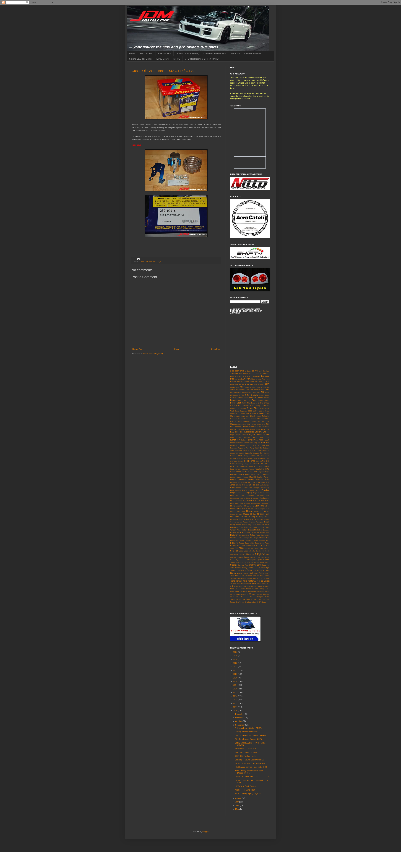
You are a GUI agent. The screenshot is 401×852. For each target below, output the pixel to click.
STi (250, 565)
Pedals (266, 522)
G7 (237, 453)
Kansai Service (241, 487)
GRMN (232, 464)
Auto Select (240, 389)
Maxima (255, 498)
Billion (254, 392)
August (238, 798)
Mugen (232, 508)
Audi (267, 387)
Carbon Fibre (252, 408)
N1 (249, 508)
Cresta (253, 421)
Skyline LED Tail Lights (140, 59)
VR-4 (237, 591)
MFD (262, 501)
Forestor (242, 445)
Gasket (239, 456)
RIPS (236, 543)
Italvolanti (233, 482)
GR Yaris (233, 461)
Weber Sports (235, 594)
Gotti (267, 458)
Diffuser (253, 426)
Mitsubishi (254, 503)
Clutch (252, 416)
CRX (258, 421)
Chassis (260, 413)
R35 (242, 532)
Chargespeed (244, 413)
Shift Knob (234, 554)
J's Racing (242, 482)
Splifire (253, 560)
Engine (232, 434)
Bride (254, 400)
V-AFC (260, 586)
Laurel (239, 493)
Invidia (267, 479)
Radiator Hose (244, 535)
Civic (232, 416)
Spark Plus (260, 557)
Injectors (266, 474)
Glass (255, 458)
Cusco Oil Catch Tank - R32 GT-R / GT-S (163, 71)
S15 (236, 548)
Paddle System (249, 522)
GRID (262, 461)
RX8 (267, 545)
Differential (246, 426)
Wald (245, 591)
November (240, 718)
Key (267, 487)
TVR (240, 586)
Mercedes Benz (240, 501)
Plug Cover (252, 524)
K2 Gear (259, 485)
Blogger (205, 832)
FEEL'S (266, 440)
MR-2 (252, 506)
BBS (267, 389)
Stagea (256, 562)
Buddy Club (246, 403)
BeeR (244, 392)
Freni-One (255, 445)
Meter (249, 501)
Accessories (236, 373)
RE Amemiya (244, 538)
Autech (232, 389)
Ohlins (246, 514)
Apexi (247, 384)
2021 (235, 670)
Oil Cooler (235, 517)
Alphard (240, 381)
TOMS (250, 581)
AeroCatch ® (162, 59)
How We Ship (164, 53)
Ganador (248, 453)
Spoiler (266, 560)
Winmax (252, 597)
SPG (249, 560)
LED (243, 493)
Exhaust (234, 439)
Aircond (258, 379)
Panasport (259, 522)
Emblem (258, 432)
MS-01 (267, 506)
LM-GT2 (243, 495)
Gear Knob (265, 456)
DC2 (264, 424)
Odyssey (239, 514)
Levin (262, 493)
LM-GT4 (250, 495)
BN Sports (234, 395)
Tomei (232, 581)
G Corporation (261, 450)
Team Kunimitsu (246, 576)
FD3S (261, 440)
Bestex (248, 392)
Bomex (261, 395)
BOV (251, 398)
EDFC (237, 432)
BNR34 (247, 395)
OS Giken (254, 519)
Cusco (141, 262)
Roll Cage (255, 543)
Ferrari (246, 442)
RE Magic (254, 538)
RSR (243, 545)
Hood (238, 472)
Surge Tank (259, 570)
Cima (267, 413)
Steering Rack (243, 565)
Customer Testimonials (214, 53)
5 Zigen (248, 371)
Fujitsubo (238, 450)
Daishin (259, 424)
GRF (257, 461)
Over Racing (264, 519)
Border (240, 398)
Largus (233, 493)
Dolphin (233, 429)
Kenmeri (263, 487)
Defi (231, 426)
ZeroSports (249, 602)
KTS (248, 490)
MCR (232, 501)
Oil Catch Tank (150, 262)
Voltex (267, 589)
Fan (256, 440)
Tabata (261, 573)
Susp (267, 570)
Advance (266, 374)
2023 (235, 663)
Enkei (232, 437)
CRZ (262, 421)
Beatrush (237, 392)
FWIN (245, 450)
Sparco (252, 557)
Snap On (240, 557)
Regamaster (234, 540)
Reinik (256, 540)
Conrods (241, 419)
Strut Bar (256, 565)
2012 (235, 703)
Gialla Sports (248, 458)
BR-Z (255, 398)
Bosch (246, 398)
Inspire (232, 477)
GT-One (266, 464)
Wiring (258, 597)
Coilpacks (265, 416)
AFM (244, 376)
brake (260, 398)
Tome (267, 578)
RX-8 (263, 545)
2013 (235, 700)
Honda (232, 472)
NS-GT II (257, 511)
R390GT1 (248, 532)
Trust (264, 584)
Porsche (260, 524)
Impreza (240, 474)
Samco (256, 548)
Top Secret (264, 581)
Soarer (246, 557)
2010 (235, 711)
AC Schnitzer (264, 371)
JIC (259, 482)
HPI (246, 472)
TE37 (237, 576)
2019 (235, 678)
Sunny (244, 568)
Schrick (266, 548)
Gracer (240, 461)
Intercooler (242, 479)
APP (251, 384)
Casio (237, 411)
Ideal (257, 472)
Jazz (250, 482)
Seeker (252, 551)
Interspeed (259, 479)
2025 (235, 656)
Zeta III (255, 602)
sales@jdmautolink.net (240, 99)
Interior (251, 479)
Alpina (246, 381)
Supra (249, 570)
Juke (263, 482)
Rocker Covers (245, 543)
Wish (263, 597)
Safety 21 (249, 548)
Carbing (243, 408)
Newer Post (137, 349)
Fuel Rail (258, 448)
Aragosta (261, 384)
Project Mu (252, 530)
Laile (252, 490)
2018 (235, 681)
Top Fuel (256, 581)
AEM (236, 376)
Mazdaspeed (264, 498)
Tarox (232, 576)
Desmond (237, 426)
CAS (232, 411)
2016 (235, 689)
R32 (238, 532)
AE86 (232, 376)
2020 (235, 674)
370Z (242, 371)
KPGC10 (238, 490)
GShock (255, 464)
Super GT (253, 568)
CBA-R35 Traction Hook (245, 756)
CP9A (267, 419)
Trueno (259, 584)
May (237, 809)
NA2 (257, 508)
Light (232, 495)
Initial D (259, 474)
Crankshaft (246, 421)
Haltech (252, 466)
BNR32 (241, 395)
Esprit (239, 437)
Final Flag (253, 442)
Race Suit (256, 532)
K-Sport (244, 485)
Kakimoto (265, 485)
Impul (247, 474)
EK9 (241, 432)
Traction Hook (235, 584)
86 (253, 371)
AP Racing (240, 384)
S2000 (242, 548)
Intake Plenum (263, 477)
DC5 (267, 424)
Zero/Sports (240, 602)
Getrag (239, 458)
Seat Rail (234, 551)
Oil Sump (259, 517)
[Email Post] (138, 259)
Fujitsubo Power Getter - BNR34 (248, 728)
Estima (254, 437)
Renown (262, 540)
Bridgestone (261, 400)
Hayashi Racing (248, 469)
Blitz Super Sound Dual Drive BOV (249, 760)
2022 (235, 667)
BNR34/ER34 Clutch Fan (245, 749)
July (237, 802)
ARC (267, 384)
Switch (256, 573)
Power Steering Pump (255, 527)
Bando (263, 389)
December (240, 714)
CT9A (267, 421)
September (240, 725)
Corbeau (247, 419)
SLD (267, 554)
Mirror (247, 503)
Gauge (246, 456)
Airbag (252, 379)
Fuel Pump (250, 448)
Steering (233, 565)
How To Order (146, 53)
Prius (238, 530)
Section (247, 551)
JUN (267, 482)
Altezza (261, 381)
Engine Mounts (242, 434)
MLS (260, 503)
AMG (267, 381)
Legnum (256, 493)
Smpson (233, 557)
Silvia (248, 554)
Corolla (253, 419)
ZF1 (260, 602)
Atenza (246, 387)
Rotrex (262, 543)
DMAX (259, 426)
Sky (253, 554)
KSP (244, 490)
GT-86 (260, 464)
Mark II (249, 498)
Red (267, 538)
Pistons (238, 524)
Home (132, 53)
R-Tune (233, 532)
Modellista (265, 503)
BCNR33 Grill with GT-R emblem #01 (250, 763)
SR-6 (238, 562)
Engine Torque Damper (259, 434)
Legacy (249, 493)
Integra (233, 479)
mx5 (243, 508)
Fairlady (251, 439)
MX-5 (239, 508)
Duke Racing (250, 429)
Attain (258, 387)
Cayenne (243, 411)
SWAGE (246, 573)
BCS (232, 392)
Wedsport (244, 594)
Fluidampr (233, 445)
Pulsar (259, 530)
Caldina (237, 405)
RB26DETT (234, 538)
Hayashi (238, 469)
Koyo (232, 490)
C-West (266, 403)
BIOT (258, 392)
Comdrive (233, 419)
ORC (241, 519)
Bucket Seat (235, 403)
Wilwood (266, 594)
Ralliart (252, 535)
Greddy (246, 461)
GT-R (232, 466)
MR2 (262, 506)
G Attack (251, 450)
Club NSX (245, 416)
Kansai (232, 487)
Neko (238, 511)
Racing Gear (264, 532)
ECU (232, 432)
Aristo (232, 387)
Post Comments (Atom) (153, 354)
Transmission (246, 584)
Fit (259, 442)
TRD (254, 584)
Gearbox (233, 458)
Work (267, 597)
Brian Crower (242, 400)
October (238, 721)
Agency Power (252, 376)
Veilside (242, 589)
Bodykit (254, 395)
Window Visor (235, 597)
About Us (235, 53)
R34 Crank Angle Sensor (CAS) (248, 739)
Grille (267, 461)
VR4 (241, 591)
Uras (250, 586)
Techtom (256, 576)
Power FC (243, 527)
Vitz (253, 589)
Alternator (253, 381)
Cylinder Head (241, 424)
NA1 (252, 508)
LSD (267, 495)
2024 (235, 659)
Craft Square (235, 421)
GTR (237, 466)
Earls (258, 429)
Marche (242, 498)
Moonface (239, 506)
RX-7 (258, 545)
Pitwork (244, 524)
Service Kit (260, 551)
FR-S (248, 445)
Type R (245, 586)
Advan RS (258, 374)
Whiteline (259, 594)
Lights (237, 495)
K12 (253, 485)
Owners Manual (236, 522)
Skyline (159, 262)
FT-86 (263, 445)
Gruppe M (247, 464)
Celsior (267, 411)
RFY (267, 540)
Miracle (242, 503)
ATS (254, 387)
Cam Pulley (255, 405)
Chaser (253, 413)
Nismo (249, 511)
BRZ (267, 400)
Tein (261, 576)
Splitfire (260, 560)
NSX (264, 511)
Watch (267, 591)
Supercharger (264, 568)
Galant (241, 453)
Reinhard (249, 540)
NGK (243, 511)
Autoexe (257, 389)
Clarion (237, 416)
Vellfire (248, 589)
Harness (259, 466)
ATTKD (263, 387)
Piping (232, 524)
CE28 (250, 411)
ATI (251, 387)
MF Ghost (256, 501)
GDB (257, 456)
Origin (246, 519)
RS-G (239, 545)
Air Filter (246, 379)
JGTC (255, 482)
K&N (249, 485)
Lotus (257, 495)
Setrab (267, 551)
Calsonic (245, 405)
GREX (252, 461)
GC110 (252, 456)
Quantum (266, 530)
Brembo (233, 400)
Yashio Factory (235, 599)
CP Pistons (261, 419)
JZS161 (238, 485)
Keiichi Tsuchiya (253, 487)
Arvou (237, 387)
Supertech (242, 570)
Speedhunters (241, 560)
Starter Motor (264, 562)
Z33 (259, 599)
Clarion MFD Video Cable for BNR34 (250, 735)
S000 (232, 548)
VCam (237, 589)
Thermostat (241, 578)
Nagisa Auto (264, 508)
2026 (235, 652)
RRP (235, 545)
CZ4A (249, 424)
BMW (267, 392)
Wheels (252, 594)
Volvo (232, 591)
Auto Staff (249, 389)
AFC (240, 376)
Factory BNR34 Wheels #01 (247, 732)
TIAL (258, 578)
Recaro (262, 538)
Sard (261, 548)
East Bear (265, 429)
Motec (246, 506)
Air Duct (238, 379)
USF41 (254, 586)
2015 (235, 692)
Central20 (233, 413)
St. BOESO (248, 562)
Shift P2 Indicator (252, 53)
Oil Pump (251, 517)
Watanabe (260, 591)
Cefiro (255, 411)
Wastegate (251, 591)
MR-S (257, 506)
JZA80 (232, 485)
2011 (235, 707)
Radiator (234, 535)
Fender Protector (236, 442)
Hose (242, 472)
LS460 (262, 495)
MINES (233, 503)
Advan (251, 374)
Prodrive (244, 530)
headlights (259, 469)
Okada (267, 517)
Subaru (263, 565)
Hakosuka (244, 466)
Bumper (254, 403)
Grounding (239, 464)
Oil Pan (244, 517)
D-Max (254, 424)
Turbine (235, 586)
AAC (256, 371)
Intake (239, 477)
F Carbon (242, 440)
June (237, 806)
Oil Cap (252, 514)
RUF (253, 545)
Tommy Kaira (241, 581)
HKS (267, 469)
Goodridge (261, 458)
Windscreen (245, 597)
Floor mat (265, 442)
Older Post (215, 349)
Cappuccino (234, 408)
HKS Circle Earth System (245, 786)
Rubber (248, 545)
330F (237, 371)
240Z (232, 371)
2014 (235, 696)
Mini (237, 503)
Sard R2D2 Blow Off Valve (246, 752)
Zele (263, 599)
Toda (263, 578)
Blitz (263, 392)
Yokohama (246, 599)
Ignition (262, 472)
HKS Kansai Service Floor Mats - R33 (251, 767)
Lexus (267, 493)
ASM (241, 387)
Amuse (233, 384)
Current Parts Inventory (187, 53)
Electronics (249, 432)
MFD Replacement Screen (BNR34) (202, 59)
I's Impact (251, 472)
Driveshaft (240, 429)
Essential (246, 437)
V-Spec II (266, 586)
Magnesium (234, 498)
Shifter (242, 554)
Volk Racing (259, 589)
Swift (251, 573)
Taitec (267, 573)
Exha (267, 437)
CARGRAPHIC (264, 408)
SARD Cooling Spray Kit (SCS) (248, 794)
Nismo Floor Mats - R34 (245, 790)
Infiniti (253, 474)
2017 (235, 685)
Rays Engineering (262, 535)
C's (231, 405)
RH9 (232, 543)
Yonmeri (254, 599)
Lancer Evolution (262, 490)
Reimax (242, 540)
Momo (232, 506)
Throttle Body (251, 578)
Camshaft (265, 405)
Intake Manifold (249, 477)
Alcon (264, 379)
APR (255, 384)
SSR (242, 562)
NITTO (176, 59)
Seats (241, 551)
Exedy (261, 437)
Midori (267, 501)
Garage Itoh (258, 453)
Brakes (266, 398)
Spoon (232, 562)
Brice (250, 400)
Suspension (236, 573)
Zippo (264, 602)
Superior (233, 570)
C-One (260, 403)
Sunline (238, 568)
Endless (266, 432)
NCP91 (232, 511)
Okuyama (234, 519)
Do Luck (265, 426)
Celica (261, 411)
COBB (258, 416)
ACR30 (245, 374)
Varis (232, 589)
